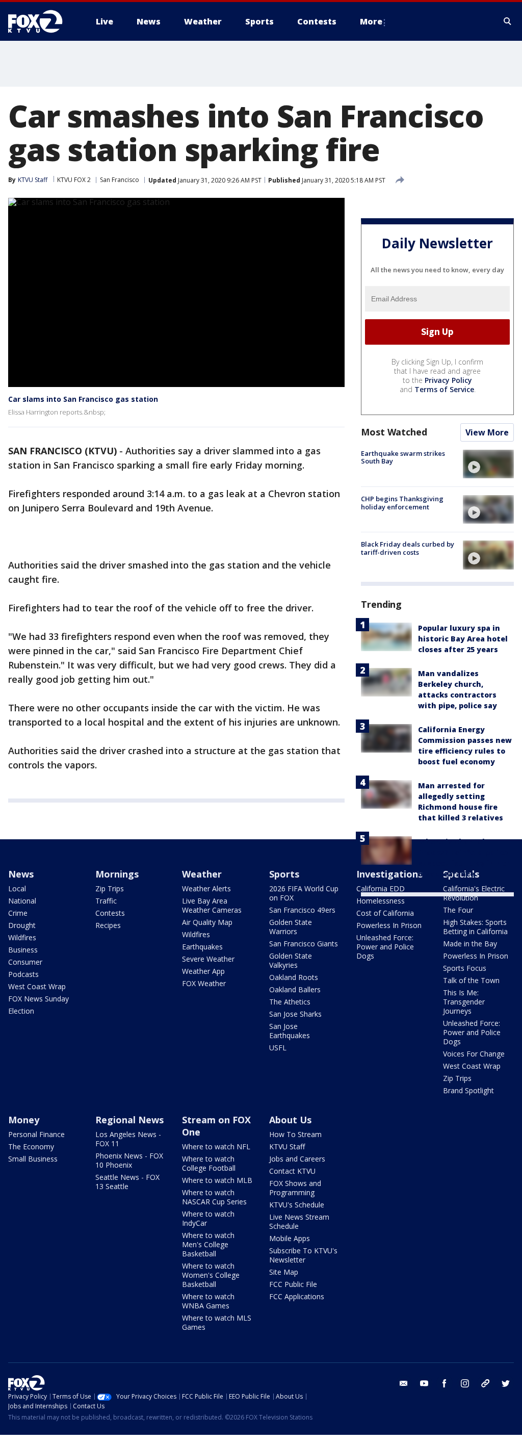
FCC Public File (293, 1284)
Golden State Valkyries (290, 960)
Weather (202, 874)
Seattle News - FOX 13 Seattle (127, 1181)
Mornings (117, 874)
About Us (290, 1120)
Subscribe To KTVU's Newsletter (303, 1255)
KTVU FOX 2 (74, 179)
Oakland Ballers (295, 989)
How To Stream (295, 1134)
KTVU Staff (287, 1146)
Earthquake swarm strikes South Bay (403, 457)
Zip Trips (109, 888)
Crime (18, 913)
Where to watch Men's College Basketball (208, 1244)
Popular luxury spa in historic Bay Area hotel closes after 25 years (463, 638)
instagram (465, 1383)
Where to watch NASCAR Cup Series (214, 1197)
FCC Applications (296, 1296)
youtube (424, 1383)
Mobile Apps (289, 1238)
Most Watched (394, 432)
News (21, 874)
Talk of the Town (471, 980)
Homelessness (380, 901)
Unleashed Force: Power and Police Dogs (385, 947)
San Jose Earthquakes (289, 1030)
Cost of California (385, 913)
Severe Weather (208, 959)
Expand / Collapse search (508, 21)
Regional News (129, 1120)
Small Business (33, 1159)
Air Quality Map (207, 922)
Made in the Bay (470, 943)
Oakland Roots (293, 977)
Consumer (25, 962)
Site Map (283, 1272)
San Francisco (119, 179)
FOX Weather (204, 983)
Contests (110, 913)
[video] (488, 464)
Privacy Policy (448, 380)
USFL (277, 1047)
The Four (458, 910)
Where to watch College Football (209, 1163)
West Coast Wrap (37, 986)
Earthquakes (202, 946)
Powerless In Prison (389, 925)
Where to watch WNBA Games (208, 1301)
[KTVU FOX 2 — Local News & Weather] (41, 21)
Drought (22, 925)
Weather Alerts (206, 888)
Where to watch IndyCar (208, 1218)
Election (21, 1011)
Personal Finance (36, 1134)
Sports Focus (464, 968)
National (22, 901)
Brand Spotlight (468, 1090)
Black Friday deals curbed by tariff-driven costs (407, 548)
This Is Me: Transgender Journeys (464, 1002)
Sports (284, 874)
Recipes (108, 925)
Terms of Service (444, 389)
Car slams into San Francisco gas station (83, 399)
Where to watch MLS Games (216, 1322)
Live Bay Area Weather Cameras (212, 905)
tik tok (485, 1383)
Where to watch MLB (217, 1180)
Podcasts (23, 974)
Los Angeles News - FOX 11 (128, 1138)
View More (487, 432)
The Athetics (289, 1002)
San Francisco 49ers (302, 910)
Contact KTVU (292, 1171)
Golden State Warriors (290, 926)
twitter (506, 1383)
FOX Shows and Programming (295, 1187)
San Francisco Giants (303, 943)
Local (17, 888)
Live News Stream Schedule (299, 1221)
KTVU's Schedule (296, 1204)
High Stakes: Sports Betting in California (475, 926)
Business (23, 950)
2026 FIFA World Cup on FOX (303, 893)
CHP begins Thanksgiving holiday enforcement (402, 502)
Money (23, 1120)
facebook (444, 1383)
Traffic (106, 901)
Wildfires (22, 937)
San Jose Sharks (295, 1014)
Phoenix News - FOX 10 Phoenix (129, 1160)
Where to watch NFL (216, 1146)
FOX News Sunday (38, 998)
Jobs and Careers (297, 1159)
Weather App (203, 971)
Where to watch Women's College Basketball (211, 1275)
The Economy (31, 1146)
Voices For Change (474, 1054)
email (404, 1383)
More (371, 21)
